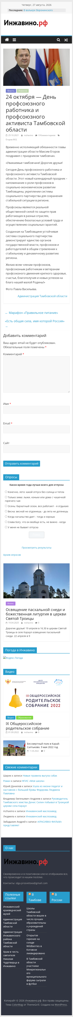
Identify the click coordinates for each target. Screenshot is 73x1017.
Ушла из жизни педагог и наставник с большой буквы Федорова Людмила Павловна (32, 790)
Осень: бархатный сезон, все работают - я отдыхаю (38, 506)
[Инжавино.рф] (7, 39)
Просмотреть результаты (36, 547)
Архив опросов (12, 554)
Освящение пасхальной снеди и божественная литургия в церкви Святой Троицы (36, 614)
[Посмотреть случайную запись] (66, 39)
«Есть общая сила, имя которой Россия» (35, 323)
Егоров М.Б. (11, 139)
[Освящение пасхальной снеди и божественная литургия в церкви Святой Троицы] (36, 565)
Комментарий (13, 354)
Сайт (6, 443)
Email (7, 423)
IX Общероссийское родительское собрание (27, 725)
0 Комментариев (46, 135)
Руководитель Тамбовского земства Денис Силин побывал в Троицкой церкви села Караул (36, 802)
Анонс (10, 603)
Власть (10, 90)
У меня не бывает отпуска (23, 527)
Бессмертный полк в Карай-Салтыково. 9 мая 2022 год (43, 745)
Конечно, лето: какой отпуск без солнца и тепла (36, 492)
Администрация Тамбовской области (42, 296)
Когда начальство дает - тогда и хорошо (31, 516)
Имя (7, 404)
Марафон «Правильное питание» (31, 313)
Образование (24, 717)
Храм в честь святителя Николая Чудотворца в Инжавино (11, 959)
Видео (10, 717)
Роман (7, 781)
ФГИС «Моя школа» (33, 781)
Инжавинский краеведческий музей (12, 910)
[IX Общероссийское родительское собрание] (36, 679)
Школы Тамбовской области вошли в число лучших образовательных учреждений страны (36, 919)
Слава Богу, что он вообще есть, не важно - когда (37, 522)
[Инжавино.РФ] (25, 855)
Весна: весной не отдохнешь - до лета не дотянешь (38, 511)
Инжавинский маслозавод (41, 811)
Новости (23, 90)
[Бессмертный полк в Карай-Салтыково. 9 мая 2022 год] (14, 742)
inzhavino (29, 135)
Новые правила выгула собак (40, 775)
